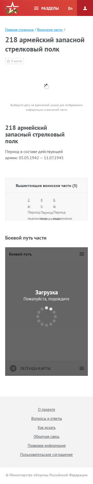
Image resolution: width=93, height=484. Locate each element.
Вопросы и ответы (46, 418)
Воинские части (50, 29)
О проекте (46, 409)
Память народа (12, 8)
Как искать (47, 427)
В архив (16, 61)
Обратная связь (46, 436)
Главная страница (19, 29)
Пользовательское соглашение (46, 454)
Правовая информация (47, 445)
